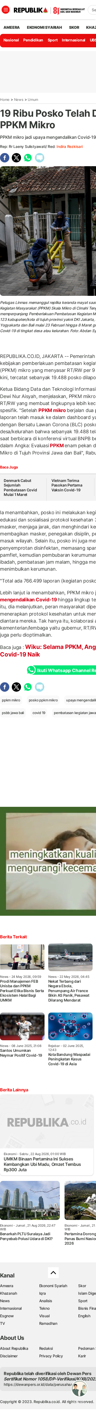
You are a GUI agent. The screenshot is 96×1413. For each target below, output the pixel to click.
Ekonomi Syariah (44, 27)
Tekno (44, 1308)
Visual (44, 1315)
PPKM (57, 445)
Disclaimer (9, 1356)
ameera (11, 27)
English (84, 1315)
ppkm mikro (11, 700)
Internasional (73, 40)
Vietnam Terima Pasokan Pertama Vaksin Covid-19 (66, 485)
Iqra (42, 1293)
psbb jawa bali (13, 713)
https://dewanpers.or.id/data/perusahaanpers (43, 1384)
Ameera (6, 1285)
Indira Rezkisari (70, 146)
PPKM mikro (52, 410)
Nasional (11, 40)
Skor (82, 1285)
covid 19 (39, 713)
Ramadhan (48, 1323)
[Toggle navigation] (5, 9)
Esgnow (7, 1315)
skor (74, 27)
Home (5, 99)
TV (2, 1323)
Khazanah (8, 1293)
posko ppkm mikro (43, 700)
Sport (53, 40)
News (18, 99)
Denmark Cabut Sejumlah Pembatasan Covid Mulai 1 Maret (20, 487)
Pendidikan (33, 40)
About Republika (14, 1348)
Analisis (45, 1300)
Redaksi (46, 1348)
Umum (33, 99)
